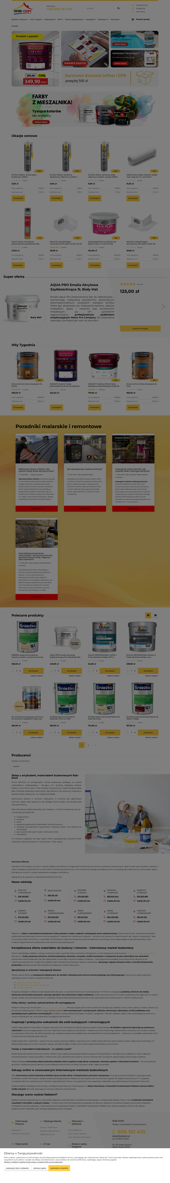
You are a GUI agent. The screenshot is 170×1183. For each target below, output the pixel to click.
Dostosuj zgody (39, 1168)
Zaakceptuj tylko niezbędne (17, 1168)
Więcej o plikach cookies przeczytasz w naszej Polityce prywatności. (33, 1162)
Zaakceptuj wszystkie (59, 1168)
